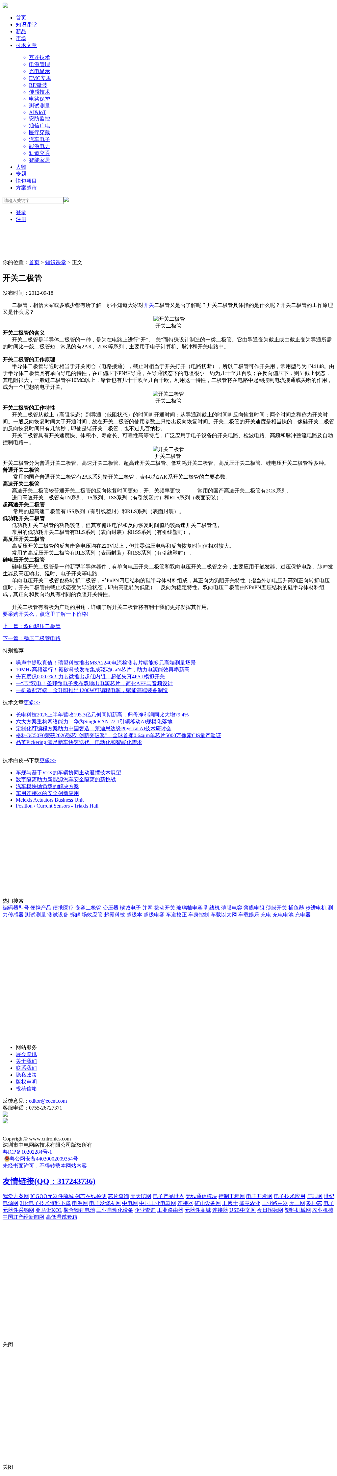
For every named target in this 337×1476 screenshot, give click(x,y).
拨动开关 (164, 908)
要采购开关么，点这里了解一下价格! (46, 614)
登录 (21, 212)
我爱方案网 (16, 1196)
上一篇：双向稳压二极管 (32, 626)
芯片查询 (118, 1196)
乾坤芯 (314, 1203)
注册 (21, 219)
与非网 (315, 1196)
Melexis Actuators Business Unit (50, 800)
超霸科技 (114, 914)
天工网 (297, 1203)
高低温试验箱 (61, 1217)
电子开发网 (259, 1196)
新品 (21, 31)
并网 (147, 908)
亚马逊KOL (49, 1210)
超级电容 (154, 914)
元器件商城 (198, 1210)
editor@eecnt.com (48, 1101)
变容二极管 (88, 908)
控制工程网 (232, 1196)
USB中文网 (242, 1210)
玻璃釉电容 (189, 908)
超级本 (134, 914)
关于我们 (26, 1061)
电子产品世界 (168, 1196)
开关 (148, 305)
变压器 (110, 908)
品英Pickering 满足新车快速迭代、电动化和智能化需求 (79, 742)
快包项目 (26, 181)
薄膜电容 (231, 908)
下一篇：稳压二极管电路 (32, 638)
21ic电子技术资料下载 (45, 1203)
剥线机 (212, 908)
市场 (21, 38)
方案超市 (26, 187)
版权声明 (26, 1082)
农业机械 (322, 1210)
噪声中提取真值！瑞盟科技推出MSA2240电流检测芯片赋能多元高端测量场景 (106, 662)
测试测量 (35, 914)
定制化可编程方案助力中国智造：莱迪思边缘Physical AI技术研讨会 (93, 728)
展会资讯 (26, 1054)
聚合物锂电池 (79, 1210)
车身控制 (198, 914)
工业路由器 (275, 1203)
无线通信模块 (201, 1196)
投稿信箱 (26, 1088)
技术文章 (26, 45)
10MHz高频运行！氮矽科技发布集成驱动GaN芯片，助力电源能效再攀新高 (103, 669)
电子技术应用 (289, 1196)
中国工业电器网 (157, 1203)
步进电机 (315, 908)
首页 (21, 17)
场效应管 (92, 914)
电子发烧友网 (105, 1203)
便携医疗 (63, 908)
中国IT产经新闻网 (23, 1217)
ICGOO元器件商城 (52, 1196)
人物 (21, 167)
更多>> (32, 702)
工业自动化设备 (114, 1210)
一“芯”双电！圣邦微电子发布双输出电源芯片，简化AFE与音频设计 (94, 683)
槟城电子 (130, 908)
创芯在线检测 (91, 1196)
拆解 (75, 914)
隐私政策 (26, 1075)
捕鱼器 (296, 908)
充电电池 (283, 914)
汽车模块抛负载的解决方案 (47, 786)
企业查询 (145, 1210)
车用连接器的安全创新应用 (47, 793)
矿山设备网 (207, 1203)
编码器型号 (16, 908)
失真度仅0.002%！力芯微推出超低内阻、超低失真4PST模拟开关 (90, 676)
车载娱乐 (248, 914)
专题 (21, 174)
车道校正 (176, 914)
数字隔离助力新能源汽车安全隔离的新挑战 (66, 779)
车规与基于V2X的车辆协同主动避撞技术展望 (68, 772)
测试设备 (57, 914)
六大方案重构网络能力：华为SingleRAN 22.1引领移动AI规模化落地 (94, 721)
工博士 (230, 1203)
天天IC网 (140, 1196)
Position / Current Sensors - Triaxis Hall (57, 806)
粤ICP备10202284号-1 (27, 1152)
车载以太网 (224, 914)
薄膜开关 (276, 908)
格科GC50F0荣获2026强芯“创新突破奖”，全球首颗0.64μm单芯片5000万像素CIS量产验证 (118, 735)
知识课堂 (26, 24)
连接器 (185, 1203)
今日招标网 (270, 1210)
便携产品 (40, 908)
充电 (266, 914)
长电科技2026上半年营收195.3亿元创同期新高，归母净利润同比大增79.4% (102, 714)
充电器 (303, 914)
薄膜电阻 (254, 908)
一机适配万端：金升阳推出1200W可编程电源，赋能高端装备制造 (92, 690)
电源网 (80, 1203)
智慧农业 (249, 1203)
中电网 (130, 1203)
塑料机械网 (298, 1210)
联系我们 (26, 1068)
